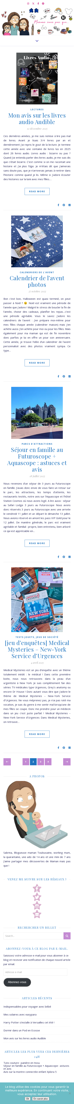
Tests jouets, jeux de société (37, 637)
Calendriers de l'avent (37, 272)
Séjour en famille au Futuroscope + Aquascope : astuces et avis (37, 459)
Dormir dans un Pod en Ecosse (21, 1030)
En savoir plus (41, 1098)
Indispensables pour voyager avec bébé (27, 1006)
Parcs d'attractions (37, 443)
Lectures (37, 109)
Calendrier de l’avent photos (37, 281)
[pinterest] (43, 3)
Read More (37, 191)
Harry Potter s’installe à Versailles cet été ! (28, 1022)
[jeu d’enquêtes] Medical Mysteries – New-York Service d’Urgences (37, 649)
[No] (69, 1093)
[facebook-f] (38, 3)
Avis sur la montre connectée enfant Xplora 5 (30, 1071)
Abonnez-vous (17, 982)
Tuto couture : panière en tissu (21, 1062)
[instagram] (28, 3)
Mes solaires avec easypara (19, 1014)
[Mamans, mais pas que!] (37, 21)
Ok (27, 1098)
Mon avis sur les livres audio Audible (37, 118)
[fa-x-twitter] (33, 3)
